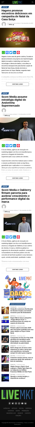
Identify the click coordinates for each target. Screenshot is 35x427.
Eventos (11, 410)
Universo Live (11, 413)
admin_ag (11, 24)
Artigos (14, 408)
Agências (6, 408)
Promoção (25, 410)
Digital (21, 408)
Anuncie (20, 413)
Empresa (29, 408)
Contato (28, 413)
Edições (18, 415)
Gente (18, 410)
